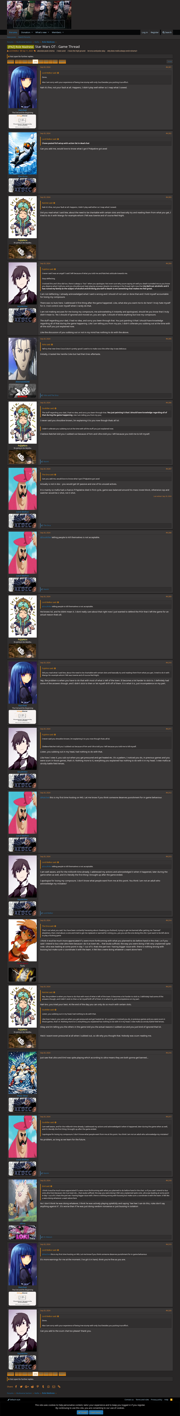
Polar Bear (22, 1095)
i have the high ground (76, 51)
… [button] (20, 61)
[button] (32, 32)
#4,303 (168, 197)
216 (35, 61)
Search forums (24, 37)
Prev (11, 61)
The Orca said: (48, 474)
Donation (25, 32)
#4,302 (168, 133)
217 (40, 61)
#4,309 (168, 596)
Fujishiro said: (47, 269)
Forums (13, 32)
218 (46, 61)
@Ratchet (44, 797)
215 (30, 61)
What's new (41, 32)
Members (56, 32)
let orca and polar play (96, 51)
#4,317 (168, 1116)
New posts (11, 37)
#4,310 (168, 662)
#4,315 (168, 986)
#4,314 (168, 920)
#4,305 (168, 339)
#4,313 (168, 856)
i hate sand (61, 51)
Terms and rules (142, 1399)
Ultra (22, 1223)
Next (62, 61)
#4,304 (168, 263)
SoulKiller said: (48, 408)
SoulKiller (22, 306)
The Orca (22, 176)
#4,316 (168, 1053)
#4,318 (168, 1180)
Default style (14, 1399)
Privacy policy (156, 1399)
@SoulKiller (45, 537)
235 (55, 61)
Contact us (129, 1399)
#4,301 (168, 67)
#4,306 (168, 402)
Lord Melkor (14, 51)
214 (24, 61)
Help (166, 1399)
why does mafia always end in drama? (122, 51)
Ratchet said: (47, 203)
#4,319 (168, 1244)
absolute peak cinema (45, 51)
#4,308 (168, 532)
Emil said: (46, 1186)
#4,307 (168, 469)
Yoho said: (46, 344)
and (51, 395)
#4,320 (168, 1310)
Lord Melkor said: (49, 73)
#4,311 (168, 729)
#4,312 (168, 792)
